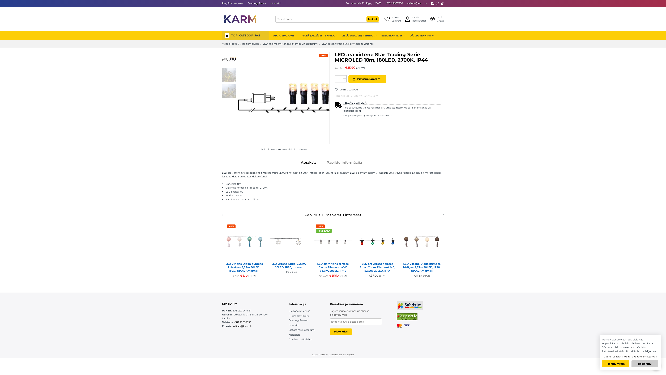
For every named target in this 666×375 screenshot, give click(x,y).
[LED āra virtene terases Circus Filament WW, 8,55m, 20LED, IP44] (333, 241)
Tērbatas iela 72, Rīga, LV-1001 (363, 3)
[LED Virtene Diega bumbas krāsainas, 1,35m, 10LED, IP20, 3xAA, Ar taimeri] (244, 241)
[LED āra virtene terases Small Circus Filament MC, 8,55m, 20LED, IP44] (377, 241)
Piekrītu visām (616, 363)
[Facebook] (432, 3)
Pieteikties (341, 331)
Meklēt (372, 19)
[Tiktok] (442, 3)
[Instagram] (437, 3)
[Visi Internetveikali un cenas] (407, 318)
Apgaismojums (283, 35)
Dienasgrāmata (257, 3)
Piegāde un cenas (232, 3)
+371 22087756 (394, 3)
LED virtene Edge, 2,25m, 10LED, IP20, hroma (288, 265)
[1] (229, 59)
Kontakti (276, 3)
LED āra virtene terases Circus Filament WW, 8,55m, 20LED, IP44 (333, 267)
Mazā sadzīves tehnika (318, 35)
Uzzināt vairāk (612, 356)
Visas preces (229, 43)
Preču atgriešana (299, 315)
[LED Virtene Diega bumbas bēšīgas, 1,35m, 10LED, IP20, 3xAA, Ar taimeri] (422, 241)
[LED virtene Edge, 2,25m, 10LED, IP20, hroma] (288, 241)
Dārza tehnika (420, 35)
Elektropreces (392, 35)
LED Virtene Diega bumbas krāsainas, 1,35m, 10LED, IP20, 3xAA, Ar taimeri (244, 267)
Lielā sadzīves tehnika (358, 35)
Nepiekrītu (645, 363)
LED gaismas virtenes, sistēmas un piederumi (290, 43)
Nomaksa (294, 334)
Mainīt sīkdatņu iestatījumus (640, 356)
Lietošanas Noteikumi (302, 329)
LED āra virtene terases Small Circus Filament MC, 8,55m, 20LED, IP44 (377, 267)
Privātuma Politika (300, 339)
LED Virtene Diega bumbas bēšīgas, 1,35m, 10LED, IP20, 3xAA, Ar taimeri (422, 267)
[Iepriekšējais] (223, 215)
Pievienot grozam (368, 79)
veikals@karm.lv (417, 3)
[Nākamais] (445, 215)
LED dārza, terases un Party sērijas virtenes (348, 43)
